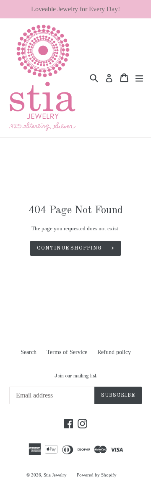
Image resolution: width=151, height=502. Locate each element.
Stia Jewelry (55, 474)
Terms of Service (67, 352)
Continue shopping (69, 248)
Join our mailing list (75, 376)
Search (28, 352)
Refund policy (114, 352)
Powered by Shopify (97, 474)
